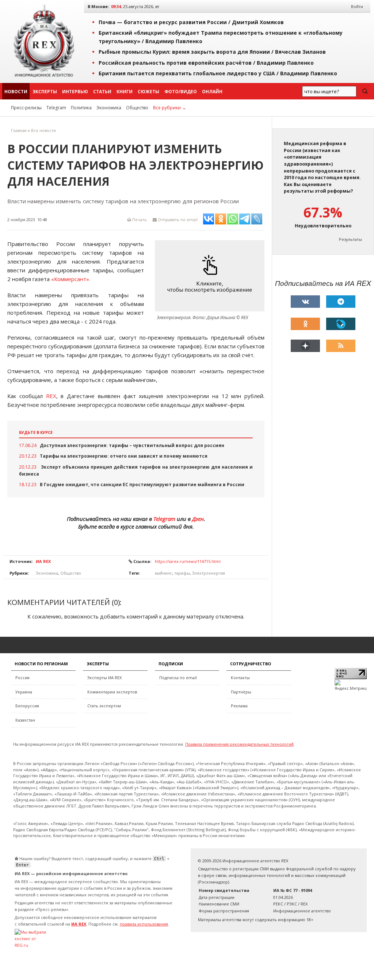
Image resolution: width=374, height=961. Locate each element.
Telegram (56, 108)
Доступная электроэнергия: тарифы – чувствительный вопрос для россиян (132, 445)
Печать (139, 219)
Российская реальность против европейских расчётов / (206, 62)
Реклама (239, 705)
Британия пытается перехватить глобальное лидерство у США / (218, 73)
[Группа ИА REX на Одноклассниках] (305, 324)
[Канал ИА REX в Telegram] (340, 301)
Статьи (102, 91)
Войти (357, 6)
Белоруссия (27, 705)
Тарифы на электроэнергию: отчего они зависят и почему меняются (123, 456)
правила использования (144, 924)
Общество (137, 108)
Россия (22, 677)
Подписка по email (178, 677)
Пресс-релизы (26, 108)
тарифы (182, 573)
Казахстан (25, 720)
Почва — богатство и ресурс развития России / (191, 22)
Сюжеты (148, 91)
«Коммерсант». (70, 279)
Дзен (198, 518)
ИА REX (43, 561)
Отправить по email (177, 219)
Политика (81, 108)
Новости (15, 91)
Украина (23, 692)
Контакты (240, 677)
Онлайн (212, 91)
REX (51, 396)
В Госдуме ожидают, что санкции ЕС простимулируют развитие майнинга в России (142, 484)
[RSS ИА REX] (340, 346)
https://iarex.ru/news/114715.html (188, 561)
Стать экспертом (104, 705)
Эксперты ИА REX (104, 677)
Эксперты (45, 91)
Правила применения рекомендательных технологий (239, 744)
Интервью (75, 91)
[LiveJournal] (340, 324)
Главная (19, 130)
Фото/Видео (180, 91)
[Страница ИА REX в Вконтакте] (305, 301)
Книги (125, 91)
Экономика (108, 108)
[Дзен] (305, 346)
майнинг (163, 573)
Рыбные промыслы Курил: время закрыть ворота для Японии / (212, 51)
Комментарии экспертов (112, 692)
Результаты (350, 239)
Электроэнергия (208, 573)
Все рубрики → (169, 108)
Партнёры (241, 692)
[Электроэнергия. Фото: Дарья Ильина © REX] (211, 276)
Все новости (43, 130)
